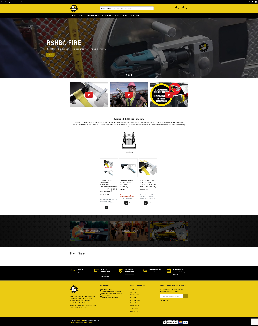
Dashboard (134, 289)
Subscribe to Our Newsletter (173, 286)
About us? (107, 15)
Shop (81, 15)
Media (125, 15)
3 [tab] (131, 75)
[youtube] (255, 2)
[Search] (151, 8)
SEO (80, 323)
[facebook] (249, 2)
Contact (135, 15)
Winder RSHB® (80, 320)
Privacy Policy (134, 308)
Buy (50, 55)
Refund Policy (134, 303)
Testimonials (93, 15)
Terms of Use (134, 306)
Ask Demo (133, 297)
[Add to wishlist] (110, 207)
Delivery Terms (135, 311)
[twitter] (252, 2)
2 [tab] (129, 75)
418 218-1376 (106, 295)
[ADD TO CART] (106, 207)
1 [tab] (126, 75)
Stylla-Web (88, 323)
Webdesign (74, 323)
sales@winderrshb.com (110, 297)
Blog (117, 15)
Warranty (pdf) (135, 300)
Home (74, 15)
